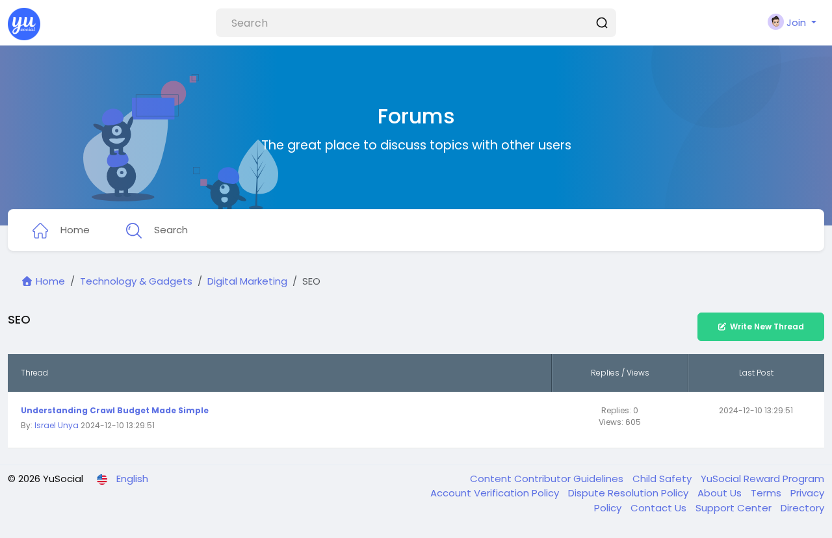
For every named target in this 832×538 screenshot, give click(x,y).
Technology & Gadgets (136, 281)
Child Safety (663, 478)
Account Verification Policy (496, 493)
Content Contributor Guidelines (548, 478)
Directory (802, 508)
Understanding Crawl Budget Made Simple (115, 410)
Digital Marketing (247, 281)
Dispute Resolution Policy (629, 493)
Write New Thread (767, 326)
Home (49, 281)
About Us (720, 493)
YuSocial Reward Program (762, 478)
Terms (767, 493)
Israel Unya (56, 425)
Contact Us (659, 508)
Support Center (735, 508)
